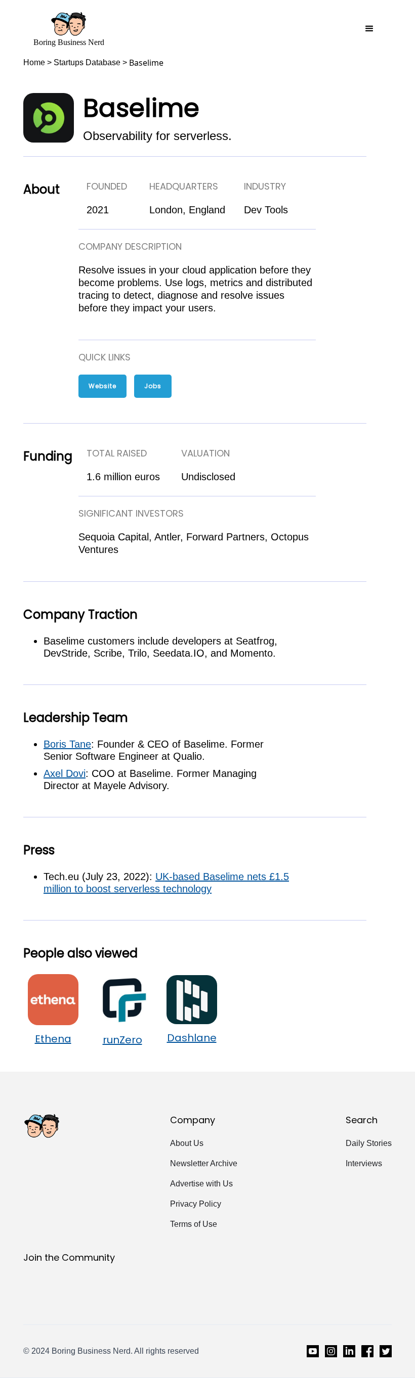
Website (102, 386)
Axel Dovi (65, 773)
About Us (186, 1143)
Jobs (152, 386)
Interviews (364, 1163)
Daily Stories (369, 1143)
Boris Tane (67, 744)
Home (34, 62)
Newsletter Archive (203, 1163)
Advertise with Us (201, 1183)
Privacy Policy (195, 1204)
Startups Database (87, 62)
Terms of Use (193, 1224)
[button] (369, 29)
